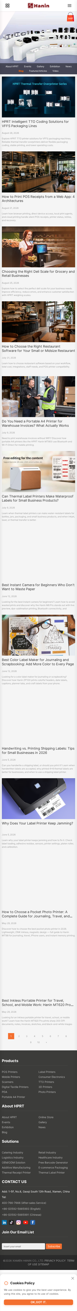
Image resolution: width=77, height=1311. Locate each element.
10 (38, 1042)
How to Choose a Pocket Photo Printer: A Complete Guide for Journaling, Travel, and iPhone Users (36, 916)
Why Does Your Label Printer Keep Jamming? (37, 823)
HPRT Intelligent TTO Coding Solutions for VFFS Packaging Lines (35, 124)
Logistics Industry (13, 1157)
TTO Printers (46, 1081)
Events (27, 66)
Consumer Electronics (51, 1076)
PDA (4, 1091)
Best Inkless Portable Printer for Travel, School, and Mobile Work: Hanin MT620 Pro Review (36, 1005)
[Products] (7, 5)
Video (55, 70)
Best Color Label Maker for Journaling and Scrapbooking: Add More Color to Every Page (38, 662)
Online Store (45, 1117)
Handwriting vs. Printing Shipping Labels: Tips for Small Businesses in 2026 (38, 750)
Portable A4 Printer (13, 1096)
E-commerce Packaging (53, 1167)
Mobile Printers (11, 1076)
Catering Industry (12, 1152)
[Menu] (69, 5)
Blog (21, 70)
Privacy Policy (55, 1260)
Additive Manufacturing (16, 1167)
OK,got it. (39, 1302)
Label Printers (46, 1071)
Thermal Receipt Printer (16, 1172)
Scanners (7, 1081)
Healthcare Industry (50, 1157)
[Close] (72, 1278)
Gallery (40, 66)
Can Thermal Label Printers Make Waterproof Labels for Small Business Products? (37, 498)
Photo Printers (47, 1091)
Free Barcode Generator (53, 1162)
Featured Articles (38, 70)
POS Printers (9, 1071)
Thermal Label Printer (51, 1172)
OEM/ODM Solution (13, 1162)
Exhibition (55, 66)
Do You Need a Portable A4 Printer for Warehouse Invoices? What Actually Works (35, 423)
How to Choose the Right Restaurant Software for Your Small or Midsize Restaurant (38, 348)
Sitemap (43, 1264)
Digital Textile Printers (15, 1086)
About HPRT (12, 66)
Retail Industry (47, 1152)
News (69, 66)
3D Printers (45, 1086)
